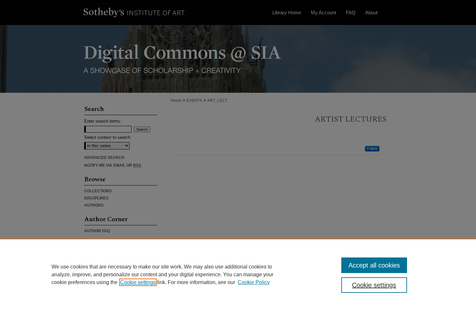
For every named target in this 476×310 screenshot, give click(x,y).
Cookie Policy (254, 282)
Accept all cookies (374, 265)
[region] (238, 274)
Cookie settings (138, 282)
